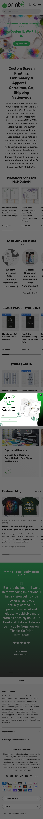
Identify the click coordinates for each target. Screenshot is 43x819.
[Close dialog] (41, 395)
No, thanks (9, 423)
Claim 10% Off (9, 419)
